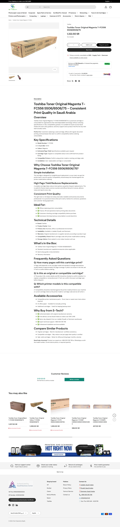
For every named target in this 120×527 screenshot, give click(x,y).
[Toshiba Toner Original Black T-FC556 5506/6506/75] (18, 406)
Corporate (31, 13)
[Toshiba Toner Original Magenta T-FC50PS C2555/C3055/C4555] (102, 406)
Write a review (74, 379)
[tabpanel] (60, 222)
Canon (49, 491)
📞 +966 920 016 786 (85, 495)
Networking (83, 13)
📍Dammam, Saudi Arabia (87, 491)
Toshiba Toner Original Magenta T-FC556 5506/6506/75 (22, 20)
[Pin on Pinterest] (79, 81)
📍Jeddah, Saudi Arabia (86, 485)
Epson (49, 498)
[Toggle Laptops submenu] (47, 16)
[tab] (37, 99)
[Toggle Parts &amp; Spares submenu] (86, 16)
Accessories (67, 16)
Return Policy (67, 485)
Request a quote (103, 45)
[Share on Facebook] (75, 81)
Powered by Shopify (20, 521)
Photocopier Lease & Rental (18, 13)
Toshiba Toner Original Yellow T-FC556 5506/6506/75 (37, 420)
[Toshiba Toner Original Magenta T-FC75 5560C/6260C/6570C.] (60, 406)
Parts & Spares (79, 16)
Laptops (43, 16)
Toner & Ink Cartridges (98, 13)
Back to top (60, 472)
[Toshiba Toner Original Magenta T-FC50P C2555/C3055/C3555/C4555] (81, 406)
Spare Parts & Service (44, 13)
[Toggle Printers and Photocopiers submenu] (27, 16)
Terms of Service (68, 491)
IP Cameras (72, 13)
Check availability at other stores (78, 57)
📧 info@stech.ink (84, 498)
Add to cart (89, 45)
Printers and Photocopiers (17, 16)
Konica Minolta (51, 495)
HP (48, 485)
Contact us (66, 495)
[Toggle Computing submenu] (38, 16)
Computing (33, 16)
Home (10, 20)
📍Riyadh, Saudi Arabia (86, 488)
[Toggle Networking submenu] (89, 13)
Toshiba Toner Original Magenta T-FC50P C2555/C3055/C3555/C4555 (81, 421)
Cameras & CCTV (55, 16)
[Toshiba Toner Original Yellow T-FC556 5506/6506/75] (39, 406)
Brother (49, 488)
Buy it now (89, 50)
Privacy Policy (67, 488)
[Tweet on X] (72, 81)
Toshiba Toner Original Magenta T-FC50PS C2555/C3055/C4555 (100, 420)
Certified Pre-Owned (60, 13)
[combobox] (60, 7)
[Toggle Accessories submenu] (72, 16)
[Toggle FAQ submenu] (92, 16)
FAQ (89, 16)
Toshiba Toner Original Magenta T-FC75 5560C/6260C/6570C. (58, 420)
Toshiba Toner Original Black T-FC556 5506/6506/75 (18, 419)
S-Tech (14, 521)
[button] (110, 7)
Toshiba (69, 24)
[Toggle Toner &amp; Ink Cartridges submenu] (107, 13)
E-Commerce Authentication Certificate (22, 500)
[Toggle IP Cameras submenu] (77, 13)
